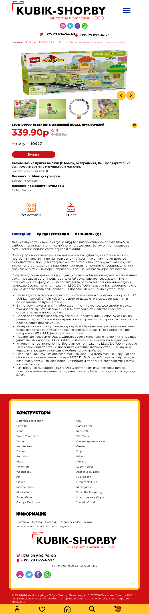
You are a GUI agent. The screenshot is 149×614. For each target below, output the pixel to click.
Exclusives (22, 456)
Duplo (32, 42)
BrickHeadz (83, 476)
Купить (33, 154)
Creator (81, 446)
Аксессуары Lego (87, 471)
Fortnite (21, 426)
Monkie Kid (23, 492)
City (78, 420)
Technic (21, 441)
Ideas (19, 461)
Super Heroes (84, 466)
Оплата (37, 522)
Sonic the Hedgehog (89, 492)
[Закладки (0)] (50, 609)
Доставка (22, 522)
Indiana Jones (25, 487)
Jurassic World (85, 502)
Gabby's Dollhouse (28, 502)
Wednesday (23, 471)
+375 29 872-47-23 (94, 35)
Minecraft (82, 431)
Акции (88, 522)
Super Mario (24, 497)
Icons (19, 431)
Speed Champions (27, 436)
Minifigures (83, 487)
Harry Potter (84, 426)
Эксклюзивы (24, 526)
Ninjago (81, 461)
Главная (18, 42)
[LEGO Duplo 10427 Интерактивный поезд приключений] (74, 94)
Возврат (50, 522)
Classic (20, 482)
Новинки (43, 526)
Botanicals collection (29, 420)
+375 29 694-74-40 (59, 34)
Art (18, 476)
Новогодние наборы (90, 497)
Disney (20, 451)
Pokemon (22, 466)
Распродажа (60, 526)
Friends (81, 456)
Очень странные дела (90, 441)
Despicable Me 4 (86, 482)
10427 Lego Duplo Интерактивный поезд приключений (83, 42)
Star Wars (82, 436)
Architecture (24, 446)
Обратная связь (70, 522)
